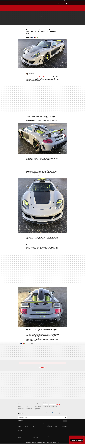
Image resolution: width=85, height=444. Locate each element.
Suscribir (57, 404)
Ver (43, 367)
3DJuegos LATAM (27, 436)
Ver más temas (20, 413)
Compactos (19, 406)
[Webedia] (65, 0)
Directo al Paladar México (42, 436)
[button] (31, 73)
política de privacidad (54, 406)
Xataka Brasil (19, 437)
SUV (27, 406)
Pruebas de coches (38, 406)
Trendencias (55, 425)
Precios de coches (29, 408)
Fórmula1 (19, 403)
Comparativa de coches (37, 409)
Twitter (65, 3)
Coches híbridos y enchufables (37, 404)
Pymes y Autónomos (64, 426)
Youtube (63, 3)
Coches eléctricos (29, 403)
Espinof (33, 426)
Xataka (19, 425)
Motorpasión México (49, 436)
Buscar (65, 417)
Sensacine (33, 425)
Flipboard (35, 37)
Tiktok (66, 3)
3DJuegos (26, 425)
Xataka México (20, 436)
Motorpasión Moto (49, 426)
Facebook (60, 3)
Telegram (58, 3)
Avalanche (45, 119)
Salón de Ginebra (42, 76)
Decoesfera (55, 426)
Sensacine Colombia (35, 437)
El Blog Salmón (63, 425)
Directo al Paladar (42, 425)
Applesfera (19, 427)
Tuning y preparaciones (33, 343)
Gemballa (47, 343)
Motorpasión (48, 425)
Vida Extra (26, 426)
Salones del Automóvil (40, 343)
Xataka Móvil (19, 426)
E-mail (37, 37)
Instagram (62, 3)
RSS (56, 413)
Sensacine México (34, 436)
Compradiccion (56, 427)
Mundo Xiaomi (20, 430)
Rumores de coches (21, 408)
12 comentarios (30, 37)
